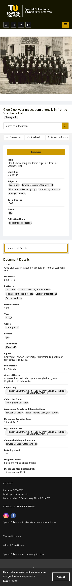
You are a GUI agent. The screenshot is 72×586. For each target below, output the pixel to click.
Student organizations (49, 189)
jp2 (10, 212)
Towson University (14, 412)
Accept (61, 576)
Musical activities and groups (23, 189)
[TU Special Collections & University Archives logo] (30, 11)
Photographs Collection (20, 222)
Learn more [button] (10, 580)
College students (17, 193)
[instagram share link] (6, 515)
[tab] (36, 152)
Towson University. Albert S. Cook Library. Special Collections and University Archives (36, 391)
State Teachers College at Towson (42, 412)
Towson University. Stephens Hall (37, 185)
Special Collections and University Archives (23, 554)
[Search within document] (65, 126)
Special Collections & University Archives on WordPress (29, 522)
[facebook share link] (13, 515)
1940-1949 (11, 347)
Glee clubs (14, 185)
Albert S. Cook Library (13, 545)
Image (9, 317)
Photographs (11, 117)
